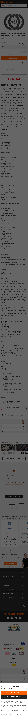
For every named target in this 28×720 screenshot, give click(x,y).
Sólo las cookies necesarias (14, 697)
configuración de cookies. (9, 688)
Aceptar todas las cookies (13, 693)
